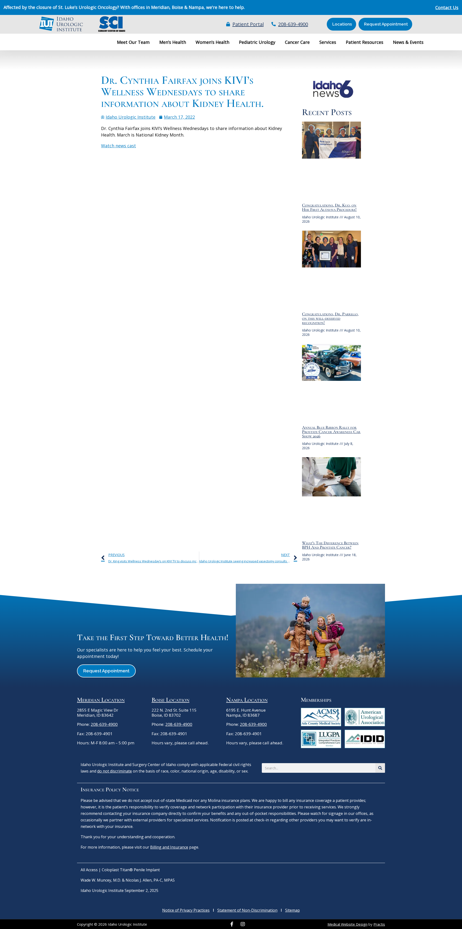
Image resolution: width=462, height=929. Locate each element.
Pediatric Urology (257, 42)
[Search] (380, 768)
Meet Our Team (133, 42)
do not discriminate (114, 771)
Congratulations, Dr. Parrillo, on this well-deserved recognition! (330, 318)
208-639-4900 (104, 724)
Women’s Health (212, 42)
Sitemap (292, 910)
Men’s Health (172, 42)
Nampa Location (247, 699)
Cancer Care (297, 42)
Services (327, 42)
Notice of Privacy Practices (186, 910)
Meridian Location (101, 699)
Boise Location (170, 699)
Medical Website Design (347, 924)
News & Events (408, 42)
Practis (379, 924)
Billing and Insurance (169, 847)
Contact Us (446, 7)
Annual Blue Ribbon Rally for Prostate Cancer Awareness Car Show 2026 (331, 432)
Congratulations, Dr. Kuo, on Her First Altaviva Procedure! (329, 207)
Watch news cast (118, 146)
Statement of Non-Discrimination (247, 910)
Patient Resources (364, 42)
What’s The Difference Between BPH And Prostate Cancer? (330, 545)
